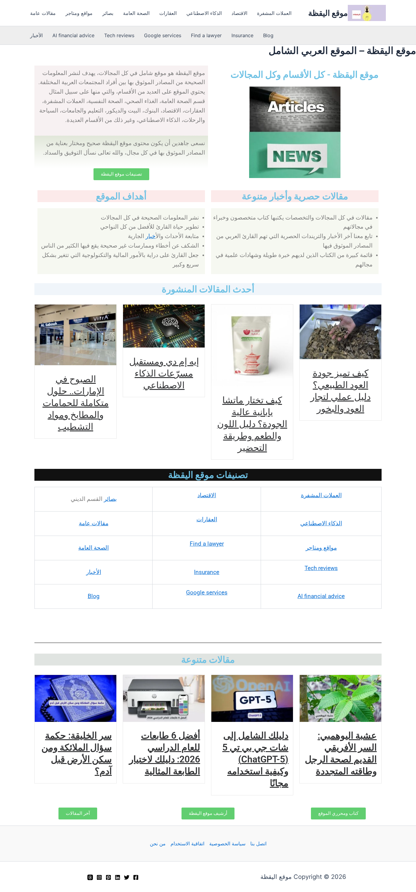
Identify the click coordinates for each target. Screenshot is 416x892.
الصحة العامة (136, 13)
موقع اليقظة (328, 13)
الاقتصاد (239, 13)
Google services (162, 35)
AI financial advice (73, 35)
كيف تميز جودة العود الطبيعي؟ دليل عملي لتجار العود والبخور (340, 390)
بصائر (107, 13)
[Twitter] (126, 877)
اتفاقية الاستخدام (187, 843)
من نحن (158, 843)
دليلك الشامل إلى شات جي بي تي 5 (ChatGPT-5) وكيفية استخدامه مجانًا (255, 759)
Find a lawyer (206, 35)
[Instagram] (99, 877)
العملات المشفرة (274, 13)
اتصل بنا (258, 843)
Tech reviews (119, 35)
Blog (268, 35)
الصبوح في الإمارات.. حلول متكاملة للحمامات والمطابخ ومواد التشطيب (76, 402)
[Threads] (90, 877)
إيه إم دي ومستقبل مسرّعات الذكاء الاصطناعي (164, 373)
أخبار (151, 236)
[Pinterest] (108, 877)
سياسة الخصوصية (227, 843)
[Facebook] (136, 877)
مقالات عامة (43, 13)
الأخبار (36, 35)
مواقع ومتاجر (79, 13)
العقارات (168, 13)
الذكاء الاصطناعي (204, 13)
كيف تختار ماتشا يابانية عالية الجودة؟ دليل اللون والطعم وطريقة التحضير (252, 423)
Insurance (242, 35)
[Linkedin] (117, 877)
